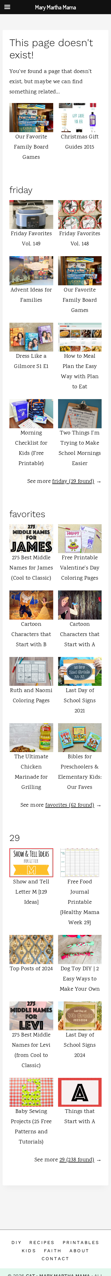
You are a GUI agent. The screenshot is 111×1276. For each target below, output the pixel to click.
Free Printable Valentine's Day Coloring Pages (80, 568)
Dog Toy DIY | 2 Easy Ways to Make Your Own (80, 979)
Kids (29, 1250)
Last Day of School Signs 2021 (80, 701)
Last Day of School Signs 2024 (80, 1045)
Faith (53, 1250)
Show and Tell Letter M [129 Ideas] (31, 892)
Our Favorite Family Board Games (31, 147)
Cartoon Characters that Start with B (31, 634)
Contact (55, 1258)
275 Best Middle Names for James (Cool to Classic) (31, 568)
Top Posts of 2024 (31, 969)
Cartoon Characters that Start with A (80, 634)
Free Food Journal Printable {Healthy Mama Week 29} (80, 902)
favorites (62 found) (69, 805)
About (79, 1250)
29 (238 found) (76, 1160)
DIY (16, 1242)
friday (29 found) (73, 482)
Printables (81, 1242)
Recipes (42, 1242)
